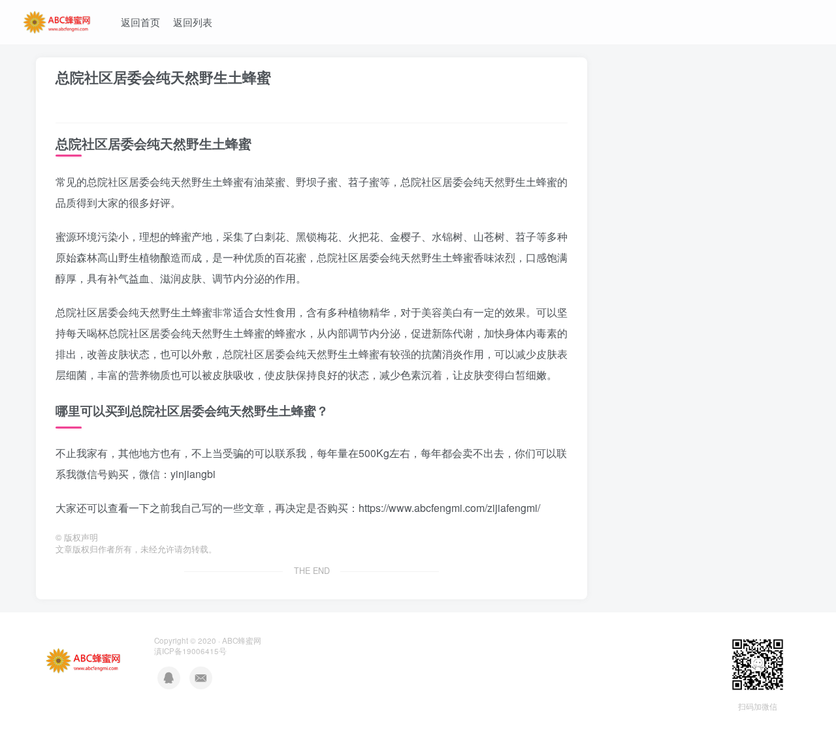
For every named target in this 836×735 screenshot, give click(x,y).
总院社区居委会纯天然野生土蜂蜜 (163, 77)
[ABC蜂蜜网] (57, 20)
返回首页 (140, 22)
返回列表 (192, 22)
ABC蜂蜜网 (241, 640)
